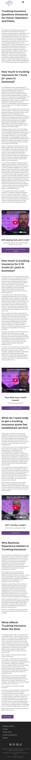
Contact (5, 729)
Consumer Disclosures (10, 735)
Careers (5, 738)
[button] (15, 250)
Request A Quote (8, 726)
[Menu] (23, 2)
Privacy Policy (7, 732)
